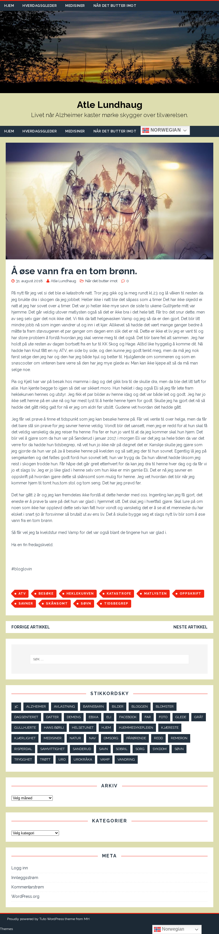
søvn (86, 603)
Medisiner (75, 6)
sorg (140, 749)
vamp (105, 759)
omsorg (111, 738)
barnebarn (93, 706)
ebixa (93, 717)
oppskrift (190, 593)
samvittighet (52, 749)
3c (16, 706)
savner (26, 603)
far (148, 717)
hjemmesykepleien (136, 728)
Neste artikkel (190, 627)
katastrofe (119, 593)
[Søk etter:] (109, 659)
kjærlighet (25, 738)
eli (108, 717)
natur (75, 738)
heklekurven (80, 593)
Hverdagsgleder (40, 6)
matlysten (155, 593)
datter (52, 717)
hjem (106, 728)
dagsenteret (26, 717)
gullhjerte (25, 728)
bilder (117, 706)
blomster (165, 706)
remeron (179, 738)
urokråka (83, 759)
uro (62, 759)
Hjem (9, 6)
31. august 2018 (29, 281)
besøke (46, 593)
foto (163, 717)
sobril (121, 749)
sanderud (82, 749)
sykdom (160, 749)
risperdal (23, 749)
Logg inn (19, 868)
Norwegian (165, 130)
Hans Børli (54, 728)
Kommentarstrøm (27, 887)
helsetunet (83, 728)
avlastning (64, 706)
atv (22, 593)
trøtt (45, 759)
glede (180, 717)
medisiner (53, 738)
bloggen (139, 706)
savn (103, 749)
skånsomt (57, 603)
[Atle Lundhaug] (109, 89)
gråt (198, 717)
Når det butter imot (115, 6)
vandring (126, 759)
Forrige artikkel (30, 627)
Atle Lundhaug (63, 281)
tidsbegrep (116, 603)
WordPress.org (25, 896)
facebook (128, 717)
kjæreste (170, 728)
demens (74, 717)
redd (158, 738)
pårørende (136, 738)
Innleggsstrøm (24, 877)
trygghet (23, 759)
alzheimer (36, 706)
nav (92, 738)
